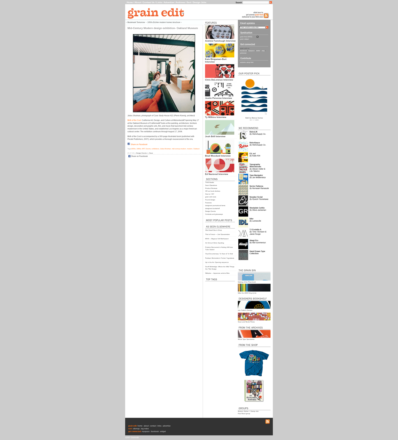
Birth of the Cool (134, 120)
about (146, 426)
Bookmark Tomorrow (136, 22)
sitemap (136, 429)
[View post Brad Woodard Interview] (219, 153)
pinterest (243, 53)
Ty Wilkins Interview (215, 117)
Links (159, 2)
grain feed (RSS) (246, 37)
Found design (210, 200)
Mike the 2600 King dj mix (247, 293)
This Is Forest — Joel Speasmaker (217, 234)
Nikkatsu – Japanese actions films (217, 273)
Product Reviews (211, 188)
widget (163, 431)
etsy (263, 51)
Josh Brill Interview (215, 136)
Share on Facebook (139, 144)
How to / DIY (209, 194)
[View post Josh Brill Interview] (219, 134)
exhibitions (155, 149)
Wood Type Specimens (246, 339)
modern (189, 149)
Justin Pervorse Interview (218, 98)
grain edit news (210, 197)
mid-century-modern (179, 149)
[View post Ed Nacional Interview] (219, 171)
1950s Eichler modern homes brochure (163, 22)
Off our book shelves (212, 191)
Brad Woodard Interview (218, 156)
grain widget (244, 39)
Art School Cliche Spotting (214, 243)
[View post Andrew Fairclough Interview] (219, 38)
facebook (243, 51)
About (137, 2)
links (159, 426)
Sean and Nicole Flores (246, 322)
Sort (189, 2)
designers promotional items (215, 205)
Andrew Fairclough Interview (220, 41)
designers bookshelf (212, 208)
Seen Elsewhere (211, 185)
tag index (145, 429)
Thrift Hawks (209, 182)
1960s (139, 149)
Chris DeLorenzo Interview (219, 80)
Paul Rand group (244, 413)
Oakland (196, 149)
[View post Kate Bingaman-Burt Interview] (219, 56)
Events (148, 149)
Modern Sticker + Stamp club (248, 411)
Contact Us (149, 2)
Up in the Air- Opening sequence (217, 262)
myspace (251, 51)
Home (130, 2)
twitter (258, 51)
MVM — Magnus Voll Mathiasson (217, 239)
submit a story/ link (246, 62)
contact (153, 426)
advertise (167, 426)
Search (239, 2)
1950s (133, 149)
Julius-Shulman (165, 149)
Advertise (169, 2)
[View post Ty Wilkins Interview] (219, 114)
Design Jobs (199, 2)
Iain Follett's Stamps (245, 310)
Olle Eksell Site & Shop (213, 230)
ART (143, 149)
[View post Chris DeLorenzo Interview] (219, 77)
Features (208, 203)
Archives (180, 2)
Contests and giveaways (214, 214)
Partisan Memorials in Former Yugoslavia (219, 258)
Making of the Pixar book (247, 282)
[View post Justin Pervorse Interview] (219, 95)
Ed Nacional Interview (216, 174)
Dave (151, 153)
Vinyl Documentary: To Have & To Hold (219, 254)
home (140, 426)
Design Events (210, 211)
